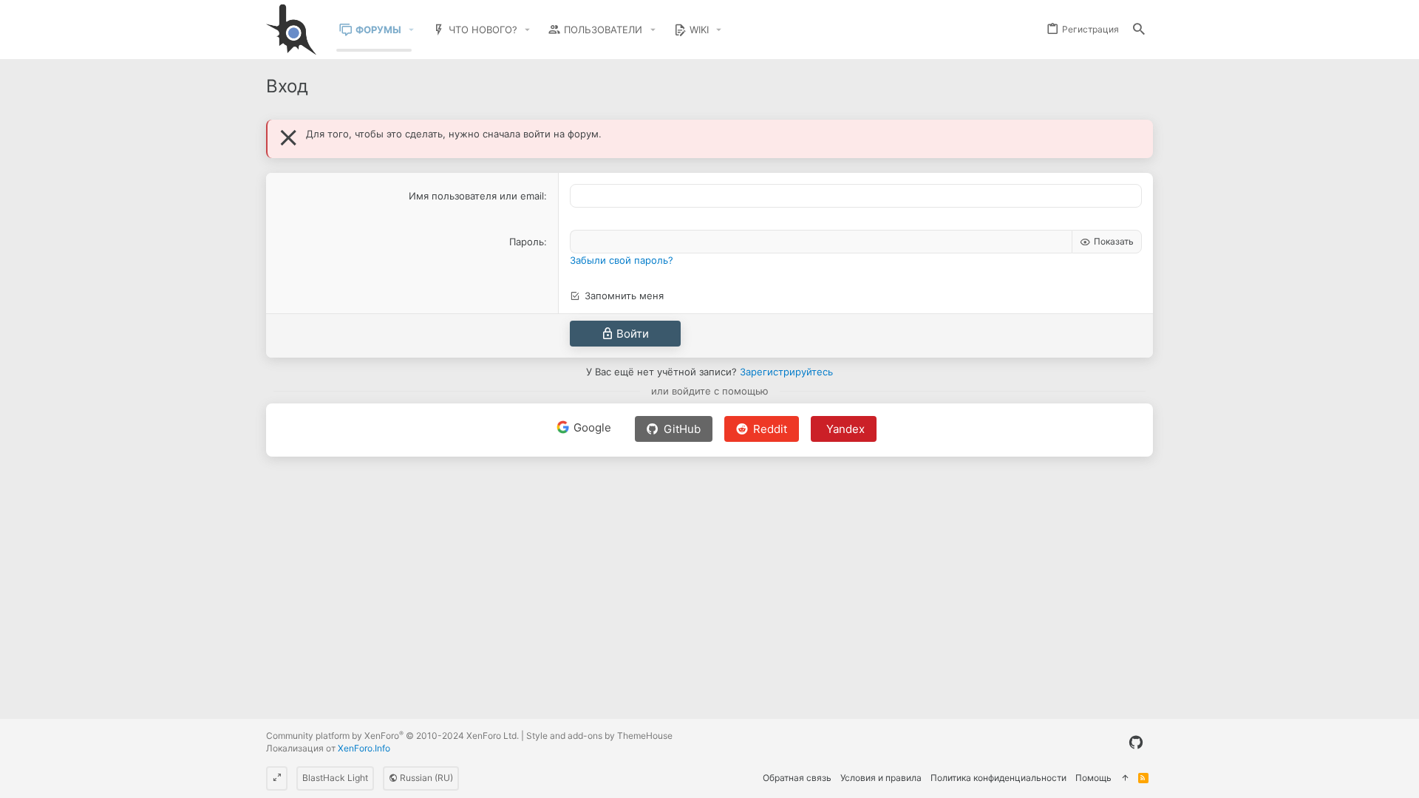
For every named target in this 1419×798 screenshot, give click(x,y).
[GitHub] (1136, 742)
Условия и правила (881, 777)
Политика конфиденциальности (998, 777)
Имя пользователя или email (476, 196)
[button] (412, 30)
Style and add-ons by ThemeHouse (599, 735)
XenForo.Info (364, 748)
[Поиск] (1139, 30)
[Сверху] (1125, 778)
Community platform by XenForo (392, 735)
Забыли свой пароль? (621, 260)
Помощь (1093, 777)
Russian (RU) (425, 777)
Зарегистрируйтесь (786, 372)
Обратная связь (797, 777)
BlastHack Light (335, 777)
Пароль (526, 242)
